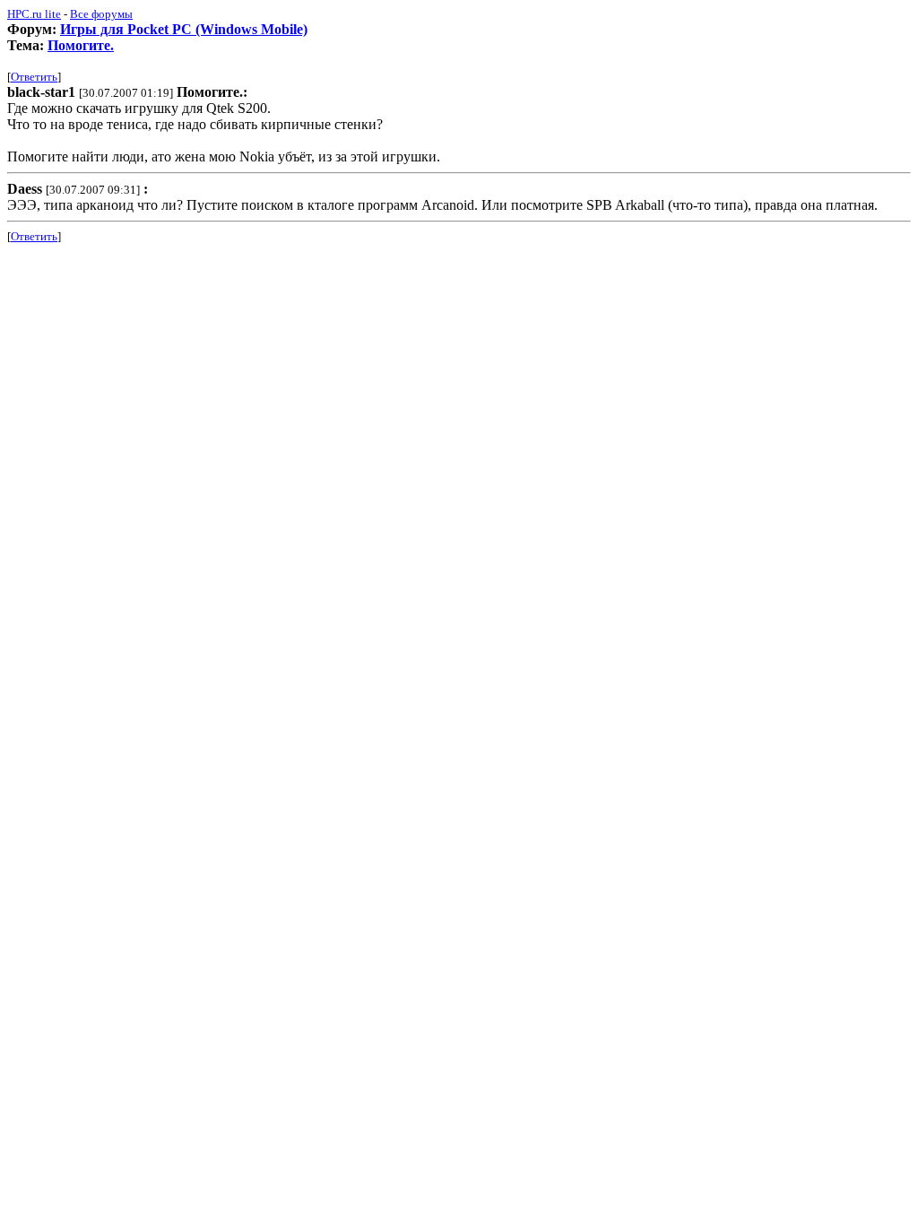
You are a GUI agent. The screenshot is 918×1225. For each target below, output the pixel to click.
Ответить (34, 76)
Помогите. (81, 45)
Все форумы (101, 14)
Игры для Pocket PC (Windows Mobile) (183, 29)
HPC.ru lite (34, 14)
